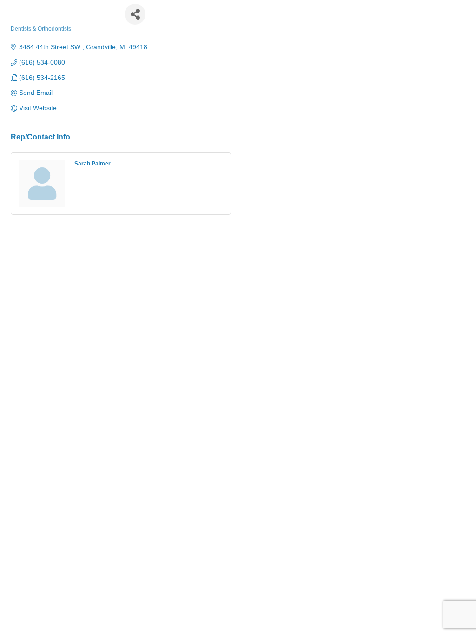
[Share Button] (135, 14)
